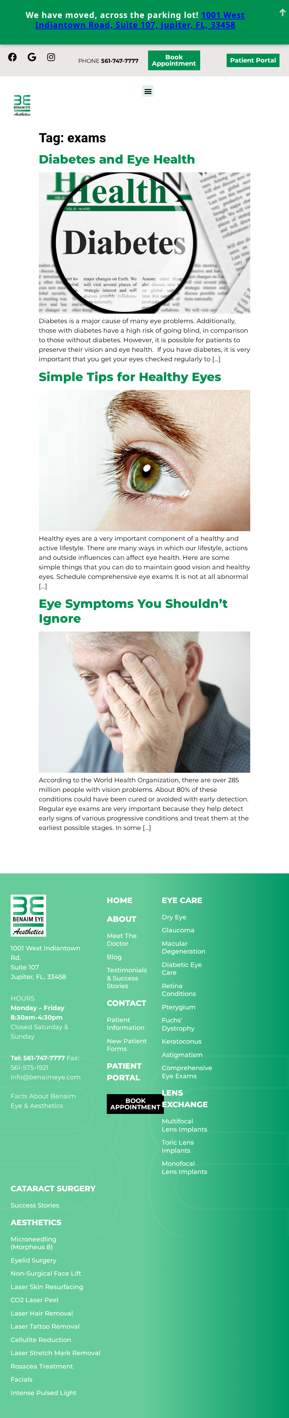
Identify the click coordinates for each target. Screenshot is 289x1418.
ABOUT (121, 919)
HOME (120, 900)
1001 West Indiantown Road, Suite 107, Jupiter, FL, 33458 (140, 19)
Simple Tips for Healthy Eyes (130, 376)
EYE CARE (182, 900)
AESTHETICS (36, 1222)
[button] (148, 91)
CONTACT (126, 1003)
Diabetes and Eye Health (117, 159)
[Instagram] (51, 57)
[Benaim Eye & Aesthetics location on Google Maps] (32, 57)
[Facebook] (12, 57)
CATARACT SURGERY (53, 1188)
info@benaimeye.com (46, 1077)
